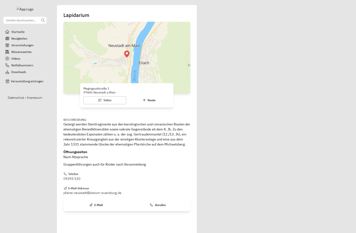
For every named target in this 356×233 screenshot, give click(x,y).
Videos (15, 58)
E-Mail (98, 205)
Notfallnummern (22, 65)
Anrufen (160, 205)
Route (151, 100)
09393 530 (71, 179)
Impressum (34, 97)
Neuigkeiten (19, 38)
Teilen (107, 100)
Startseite (18, 32)
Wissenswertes (21, 52)
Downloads (18, 72)
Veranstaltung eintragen (27, 81)
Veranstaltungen (22, 45)
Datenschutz (16, 97)
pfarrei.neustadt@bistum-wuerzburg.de (92, 193)
